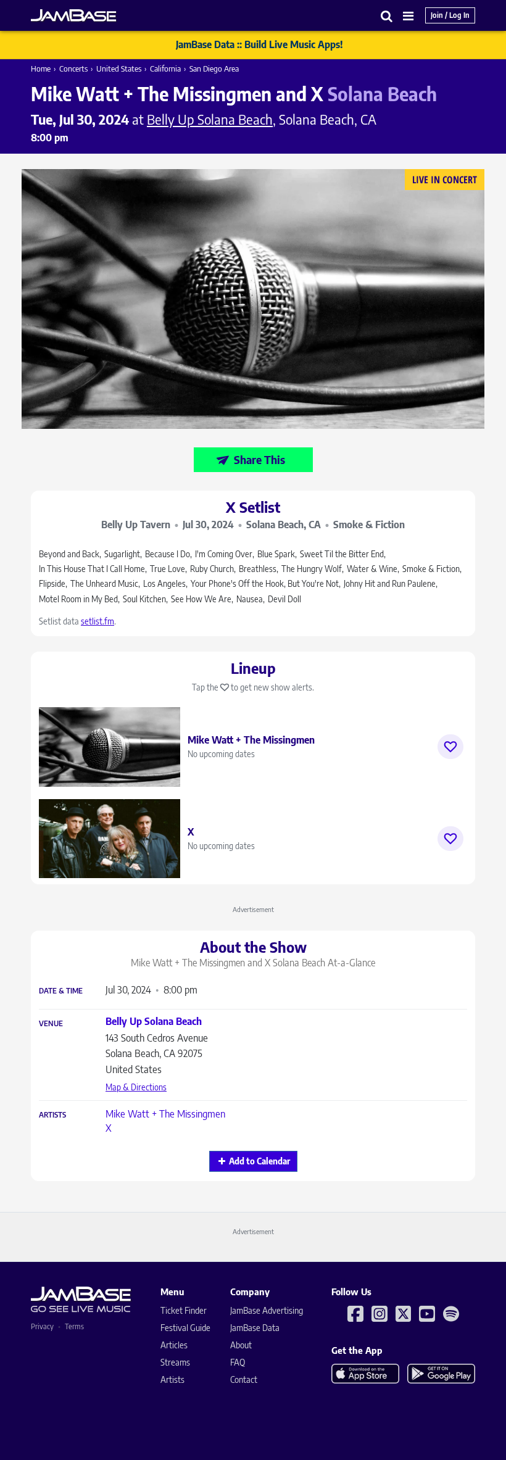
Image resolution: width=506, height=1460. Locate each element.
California (165, 68)
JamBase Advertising (266, 1310)
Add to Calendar (259, 1161)
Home (41, 68)
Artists (52, 1115)
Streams (175, 1362)
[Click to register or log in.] (450, 746)
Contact (243, 1379)
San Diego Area (214, 68)
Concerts (73, 68)
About (241, 1345)
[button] (387, 16)
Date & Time (61, 991)
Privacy (42, 1326)
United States (118, 68)
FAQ (237, 1362)
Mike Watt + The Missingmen (165, 1114)
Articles (174, 1345)
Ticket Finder (183, 1310)
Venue (51, 1023)
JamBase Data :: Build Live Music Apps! (259, 44)
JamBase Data (255, 1327)
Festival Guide (185, 1327)
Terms (74, 1326)
